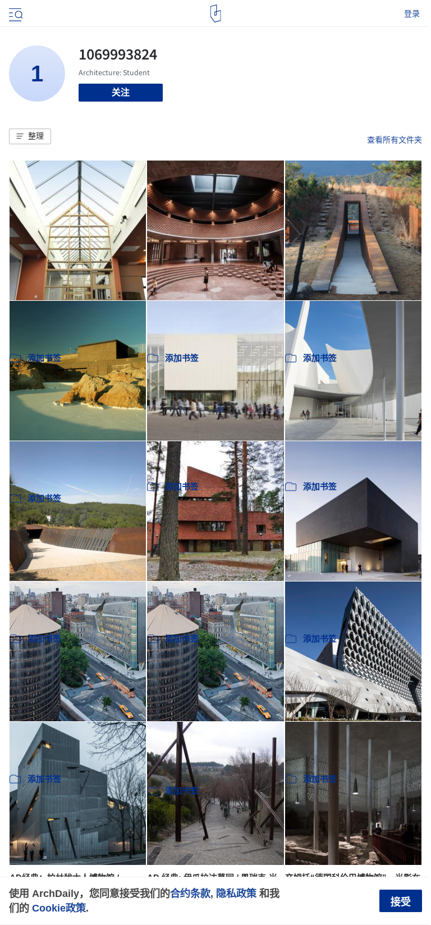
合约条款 (190, 893)
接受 (401, 902)
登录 (412, 13)
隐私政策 (236, 893)
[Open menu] (14, 13)
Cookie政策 (59, 908)
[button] (30, 136)
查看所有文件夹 (394, 140)
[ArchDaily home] (215, 13)
